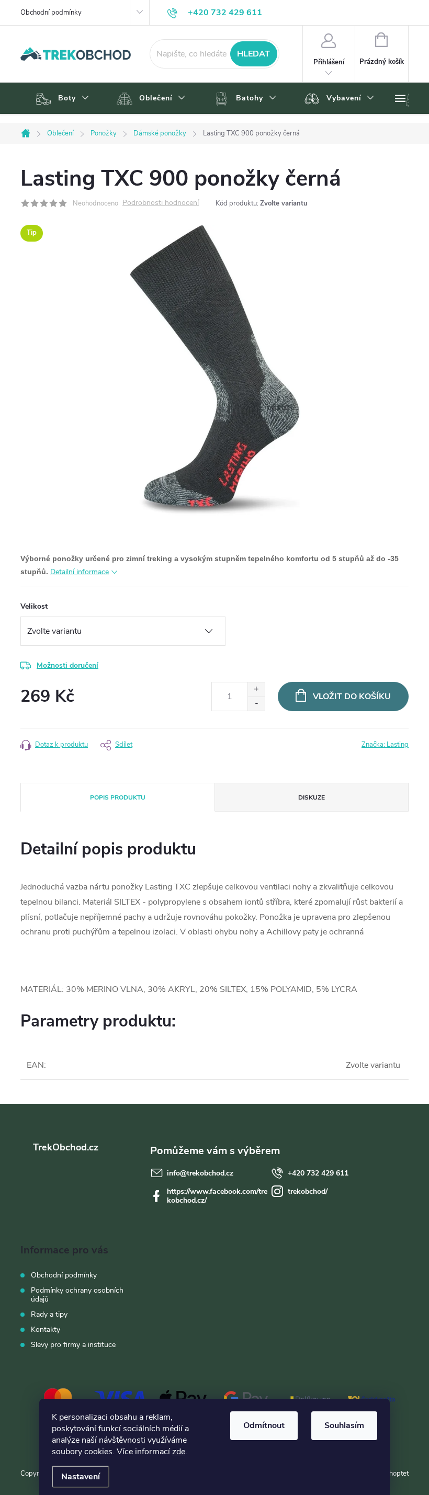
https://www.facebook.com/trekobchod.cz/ (217, 1195)
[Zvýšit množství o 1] (256, 689)
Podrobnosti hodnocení (160, 203)
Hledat (253, 54)
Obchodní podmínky (51, 12)
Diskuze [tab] (311, 797)
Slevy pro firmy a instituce (73, 1345)
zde (178, 1451)
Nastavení (80, 1476)
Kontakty (45, 1329)
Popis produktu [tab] (117, 797)
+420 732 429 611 (318, 1173)
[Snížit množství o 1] (256, 704)
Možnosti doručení (67, 665)
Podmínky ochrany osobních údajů (77, 1294)
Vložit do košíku (352, 696)
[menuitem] (60, 99)
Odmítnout (264, 1425)
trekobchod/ (308, 1191)
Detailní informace (79, 572)
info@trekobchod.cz (200, 1173)
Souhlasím (344, 1425)
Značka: (385, 744)
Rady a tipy (49, 1314)
